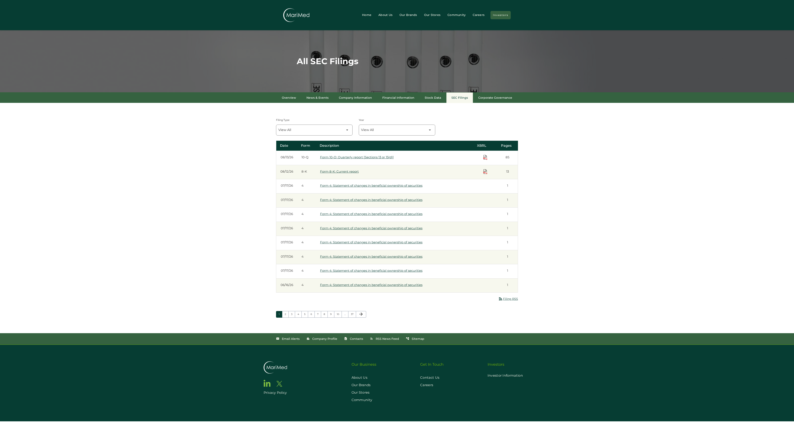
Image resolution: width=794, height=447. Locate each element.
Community (456, 15)
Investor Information (505, 375)
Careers (478, 15)
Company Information (355, 98)
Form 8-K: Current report (339, 171)
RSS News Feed (384, 339)
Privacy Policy (275, 393)
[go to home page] (275, 367)
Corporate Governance (495, 98)
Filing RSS (508, 299)
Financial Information (398, 98)
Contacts (353, 339)
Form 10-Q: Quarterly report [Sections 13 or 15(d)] (357, 157)
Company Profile (321, 339)
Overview (289, 98)
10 (339, 314)
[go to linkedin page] (267, 383)
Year (361, 119)
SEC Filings (459, 98)
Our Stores (432, 15)
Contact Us (429, 378)
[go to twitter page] (279, 384)
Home (366, 15)
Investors (500, 15)
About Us (385, 15)
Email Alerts (288, 339)
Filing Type (282, 119)
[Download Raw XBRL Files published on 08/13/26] (485, 157)
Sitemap (415, 339)
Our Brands (408, 15)
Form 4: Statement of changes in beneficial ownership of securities (371, 185)
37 (353, 314)
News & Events (317, 98)
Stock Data (433, 98)
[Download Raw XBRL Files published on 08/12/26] (485, 171)
